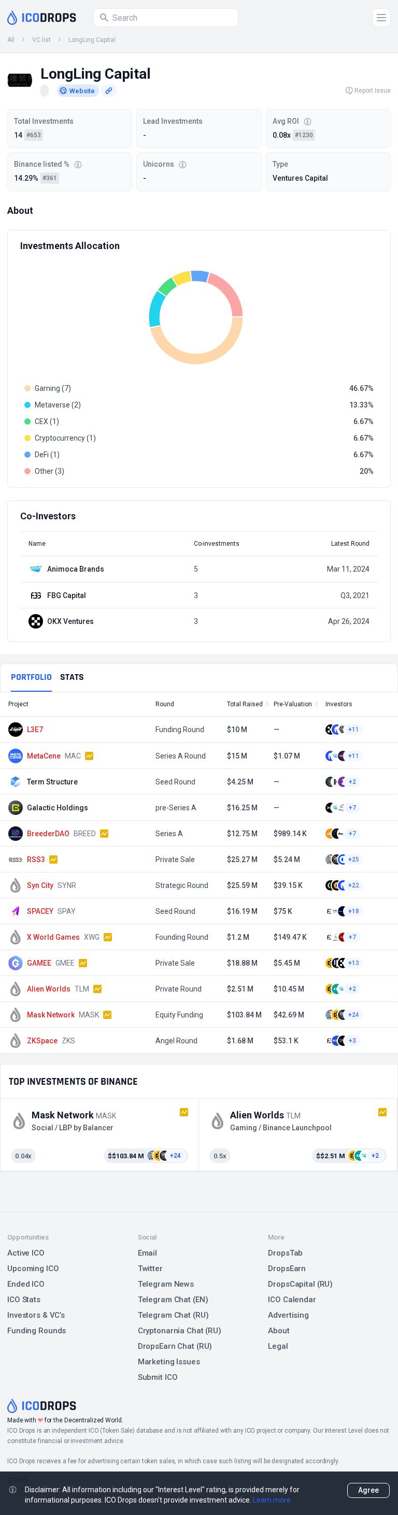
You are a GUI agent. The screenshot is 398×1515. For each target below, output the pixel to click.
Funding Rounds (36, 1330)
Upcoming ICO (33, 1268)
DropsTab (285, 1253)
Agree (368, 1490)
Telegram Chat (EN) (173, 1299)
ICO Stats (23, 1299)
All (11, 39)
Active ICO (26, 1253)
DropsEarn (287, 1268)
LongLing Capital (92, 39)
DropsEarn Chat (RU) (175, 1346)
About (278, 1330)
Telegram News (166, 1284)
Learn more (272, 1500)
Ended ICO (26, 1284)
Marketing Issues (169, 1361)
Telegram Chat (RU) (173, 1315)
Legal (278, 1346)
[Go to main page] (41, 17)
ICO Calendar (292, 1299)
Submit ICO (158, 1377)
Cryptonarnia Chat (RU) (179, 1330)
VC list (41, 39)
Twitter (150, 1268)
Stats (72, 677)
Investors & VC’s (36, 1315)
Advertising (288, 1315)
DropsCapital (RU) (300, 1284)
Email (147, 1253)
